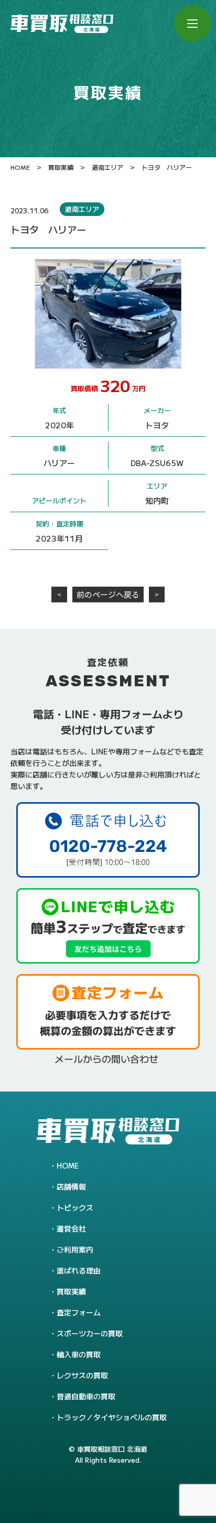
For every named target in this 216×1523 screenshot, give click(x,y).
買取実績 (71, 1291)
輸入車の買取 (79, 1354)
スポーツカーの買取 (90, 1333)
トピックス (75, 1207)
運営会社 (71, 1228)
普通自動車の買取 (86, 1396)
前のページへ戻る (108, 594)
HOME (68, 1165)
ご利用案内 (75, 1249)
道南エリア (82, 209)
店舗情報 (71, 1186)
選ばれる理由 (79, 1270)
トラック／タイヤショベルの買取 (112, 1417)
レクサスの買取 (82, 1375)
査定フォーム (79, 1312)
